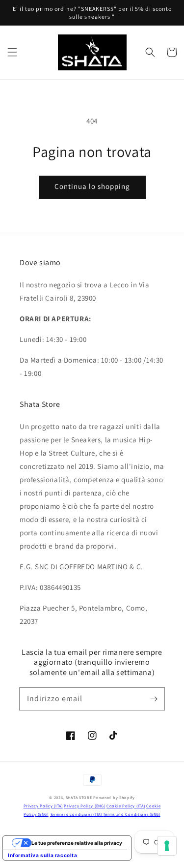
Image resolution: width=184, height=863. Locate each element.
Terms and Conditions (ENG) (131, 814)
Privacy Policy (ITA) (43, 805)
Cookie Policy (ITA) (125, 805)
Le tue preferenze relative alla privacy (76, 843)
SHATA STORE (79, 797)
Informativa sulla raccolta (43, 855)
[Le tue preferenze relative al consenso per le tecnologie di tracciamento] (167, 845)
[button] (12, 52)
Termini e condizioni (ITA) (77, 814)
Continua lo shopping (92, 186)
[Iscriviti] (153, 698)
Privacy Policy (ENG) (84, 805)
